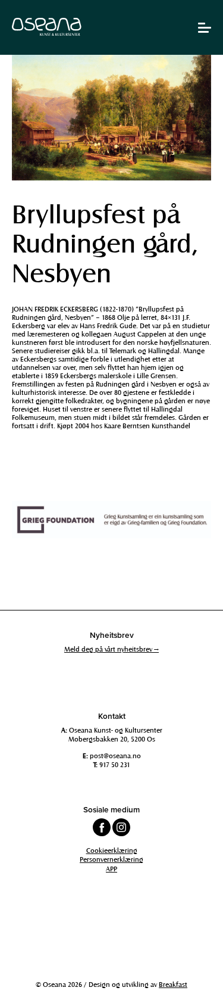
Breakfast (173, 984)
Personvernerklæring (111, 859)
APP (111, 868)
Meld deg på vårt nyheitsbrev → (111, 648)
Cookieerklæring (111, 850)
